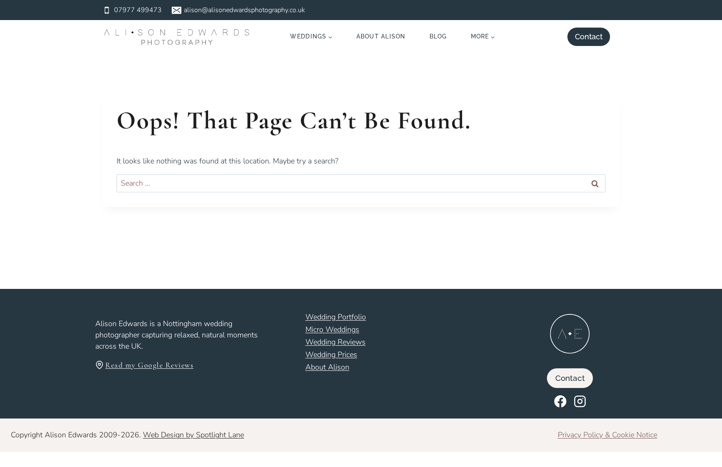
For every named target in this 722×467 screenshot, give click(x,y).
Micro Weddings (332, 329)
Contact (589, 36)
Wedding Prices (331, 355)
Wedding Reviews (335, 342)
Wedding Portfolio (335, 317)
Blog (438, 36)
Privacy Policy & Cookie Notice (607, 435)
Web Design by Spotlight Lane (193, 435)
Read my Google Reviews (149, 365)
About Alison (381, 36)
